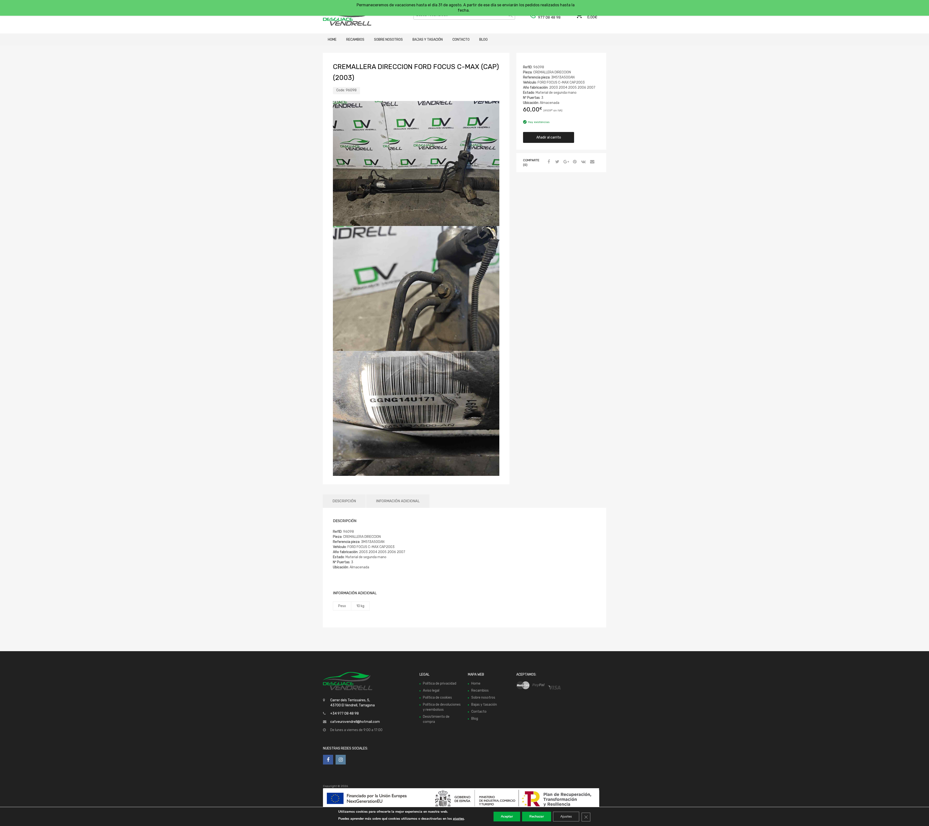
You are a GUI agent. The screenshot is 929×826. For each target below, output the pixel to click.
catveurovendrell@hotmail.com (355, 722)
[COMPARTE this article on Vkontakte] (583, 162)
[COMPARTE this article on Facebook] (548, 162)
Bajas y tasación (427, 40)
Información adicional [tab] (398, 501)
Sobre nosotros (388, 40)
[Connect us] (328, 760)
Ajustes (566, 816)
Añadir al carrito (548, 137)
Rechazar (536, 816)
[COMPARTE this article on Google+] (565, 162)
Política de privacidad (439, 683)
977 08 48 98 (549, 17)
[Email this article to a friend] (591, 162)
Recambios (355, 40)
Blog (483, 40)
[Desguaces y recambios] (343, 17)
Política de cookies (437, 697)
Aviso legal (431, 690)
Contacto (461, 40)
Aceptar (507, 816)
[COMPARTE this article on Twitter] (557, 162)
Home (332, 40)
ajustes (458, 818)
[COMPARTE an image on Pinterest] (574, 162)
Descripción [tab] (344, 501)
